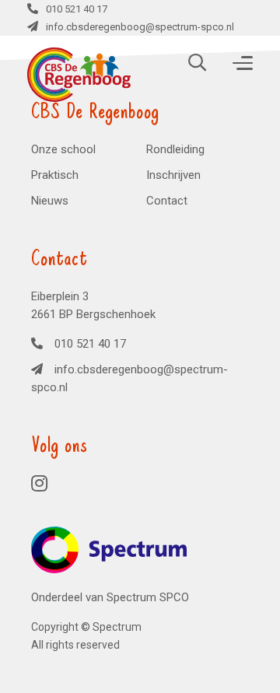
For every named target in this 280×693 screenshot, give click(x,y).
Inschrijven (173, 175)
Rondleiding (175, 149)
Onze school (63, 149)
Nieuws (49, 201)
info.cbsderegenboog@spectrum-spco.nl (129, 378)
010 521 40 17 (76, 9)
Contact (166, 201)
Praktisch (55, 175)
